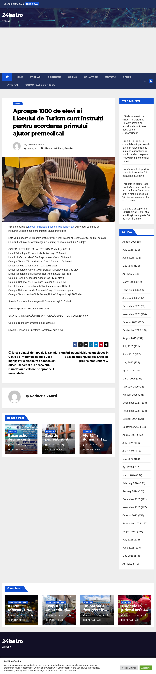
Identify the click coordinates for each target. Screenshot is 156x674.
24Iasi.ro (12, 15)
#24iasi (48, 148)
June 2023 (128, 547)
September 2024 (131, 427)
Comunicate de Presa (40, 85)
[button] (145, 81)
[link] (51, 226)
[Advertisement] (78, 50)
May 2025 (127, 362)
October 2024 (129, 419)
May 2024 (127, 459)
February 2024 (130, 483)
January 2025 (130, 394)
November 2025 (131, 314)
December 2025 (131, 306)
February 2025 (130, 386)
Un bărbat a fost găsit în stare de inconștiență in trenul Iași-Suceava (135, 172)
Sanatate (91, 77)
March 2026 (129, 282)
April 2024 (128, 467)
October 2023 (129, 515)
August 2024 (129, 435)
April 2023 (128, 564)
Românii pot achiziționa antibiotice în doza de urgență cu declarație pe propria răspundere (84, 356)
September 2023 (131, 523)
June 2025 (128, 354)
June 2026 (128, 258)
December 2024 (131, 402)
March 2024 (129, 475)
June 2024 (128, 451)
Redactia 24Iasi (36, 144)
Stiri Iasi (35, 77)
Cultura (110, 77)
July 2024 (127, 443)
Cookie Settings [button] (129, 668)
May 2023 (127, 555)
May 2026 (127, 266)
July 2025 (127, 346)
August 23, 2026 (133, 615)
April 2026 (128, 274)
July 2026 (127, 250)
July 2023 (127, 539)
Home (19, 77)
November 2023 (131, 507)
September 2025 (131, 330)
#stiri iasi (58, 148)
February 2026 (130, 290)
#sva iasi (69, 148)
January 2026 (130, 298)
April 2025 (128, 370)
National (12, 85)
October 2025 (129, 322)
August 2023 (129, 531)
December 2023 (131, 499)
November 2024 (131, 411)
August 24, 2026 (20, 615)
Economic (55, 77)
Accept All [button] (145, 668)
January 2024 (130, 491)
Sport (127, 77)
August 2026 (129, 241)
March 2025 (129, 378)
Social (73, 77)
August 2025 (129, 338)
